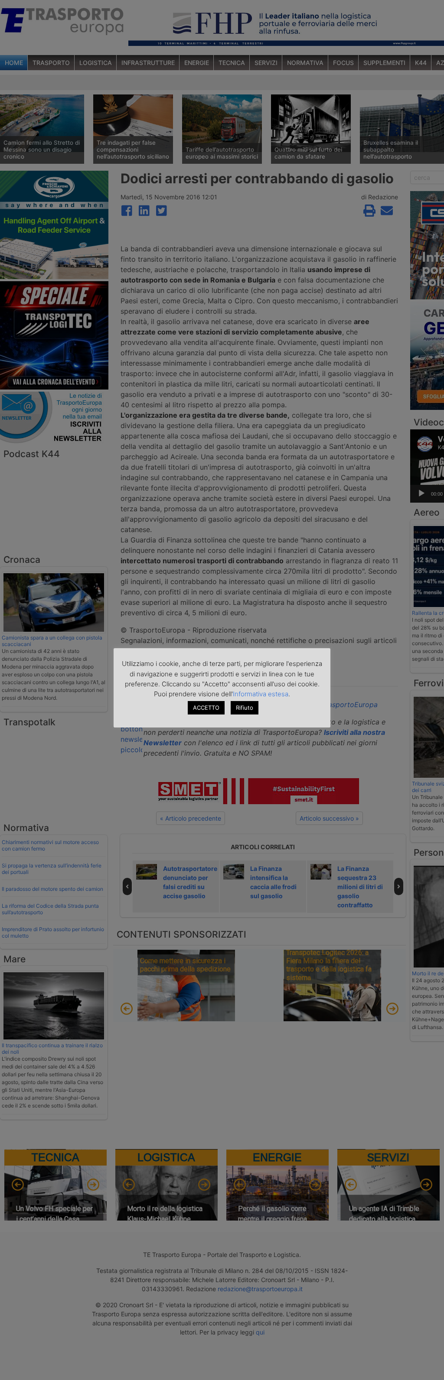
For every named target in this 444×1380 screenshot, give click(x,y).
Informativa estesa (260, 694)
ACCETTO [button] (206, 707)
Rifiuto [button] (244, 707)
